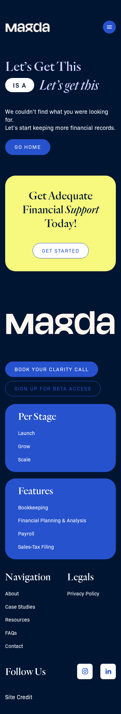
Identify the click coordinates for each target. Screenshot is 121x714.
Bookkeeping (33, 507)
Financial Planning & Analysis (52, 520)
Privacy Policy (83, 593)
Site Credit (18, 696)
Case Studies (20, 606)
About (12, 593)
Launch (26, 432)
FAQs (11, 632)
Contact (14, 645)
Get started (60, 250)
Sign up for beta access (53, 388)
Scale (24, 459)
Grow (24, 446)
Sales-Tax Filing (36, 546)
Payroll (26, 533)
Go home (28, 146)
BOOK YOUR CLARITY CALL (52, 369)
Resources (17, 619)
